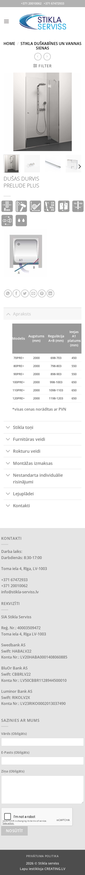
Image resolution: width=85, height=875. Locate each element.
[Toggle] (8, 314)
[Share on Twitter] (25, 293)
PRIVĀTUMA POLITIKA (42, 856)
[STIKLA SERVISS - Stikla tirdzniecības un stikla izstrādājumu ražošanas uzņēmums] (42, 21)
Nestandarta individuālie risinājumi (38, 478)
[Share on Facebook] (16, 293)
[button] (6, 21)
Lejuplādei (23, 493)
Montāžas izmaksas (33, 463)
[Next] (74, 112)
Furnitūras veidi (29, 439)
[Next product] (38, 56)
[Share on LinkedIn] (50, 293)
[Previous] (11, 112)
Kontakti (21, 505)
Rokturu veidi (26, 451)
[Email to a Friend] (33, 293)
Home (9, 43)
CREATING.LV (54, 868)
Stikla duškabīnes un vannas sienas (51, 46)
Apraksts (22, 314)
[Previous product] (47, 56)
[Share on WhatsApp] (8, 293)
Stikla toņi (23, 427)
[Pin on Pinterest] (42, 293)
